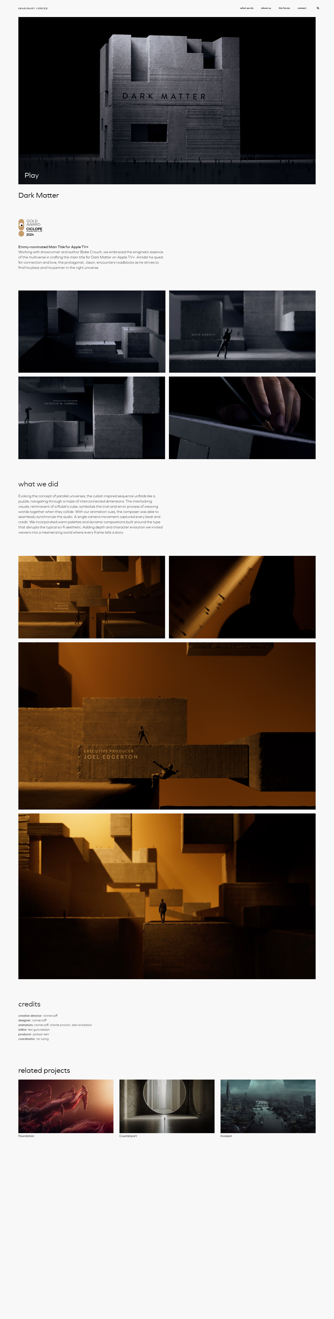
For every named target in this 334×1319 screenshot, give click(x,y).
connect (302, 8)
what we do (246, 8)
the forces (284, 8)
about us (266, 8)
